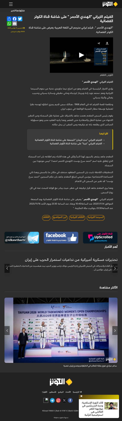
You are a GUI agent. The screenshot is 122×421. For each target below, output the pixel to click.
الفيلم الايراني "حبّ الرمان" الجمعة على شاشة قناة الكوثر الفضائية (68, 140)
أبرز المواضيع (60, 217)
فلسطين (52, 392)
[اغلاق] (81, 396)
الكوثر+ (44, 392)
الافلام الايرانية (77, 217)
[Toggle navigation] (10, 4)
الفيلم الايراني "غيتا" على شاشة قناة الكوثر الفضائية (76, 143)
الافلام (46, 217)
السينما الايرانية (96, 217)
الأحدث (68, 392)
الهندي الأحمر (90, 82)
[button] (81, 55)
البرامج (61, 392)
